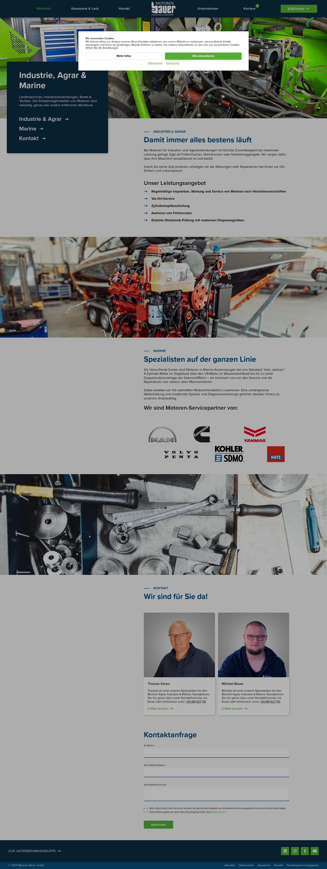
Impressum (172, 63)
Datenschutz (155, 63)
